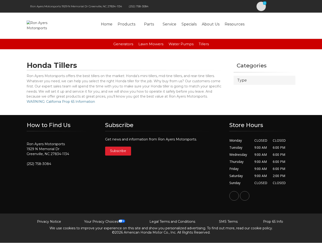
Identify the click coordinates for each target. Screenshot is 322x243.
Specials (189, 24)
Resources (234, 24)
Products (126, 24)
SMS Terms (228, 221)
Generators (123, 44)
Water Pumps (181, 44)
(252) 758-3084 (139, 6)
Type (242, 80)
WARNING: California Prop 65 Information (61, 101)
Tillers (204, 44)
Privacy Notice (49, 221)
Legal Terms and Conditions (172, 221)
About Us (210, 24)
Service (169, 24)
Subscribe (118, 151)
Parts (149, 24)
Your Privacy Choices (101, 221)
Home (106, 24)
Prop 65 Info (273, 221)
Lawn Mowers (150, 44)
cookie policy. (262, 228)
